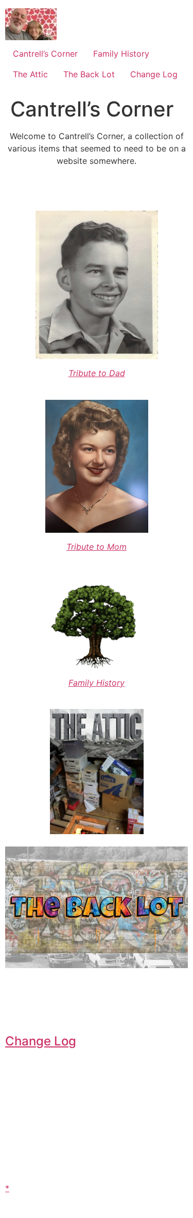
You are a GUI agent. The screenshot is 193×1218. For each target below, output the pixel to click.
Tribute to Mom (96, 547)
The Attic (30, 74)
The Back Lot (89, 74)
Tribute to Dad (96, 373)
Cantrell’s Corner (45, 53)
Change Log (154, 74)
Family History (121, 53)
